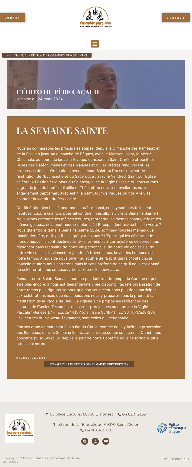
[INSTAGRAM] (95, 441)
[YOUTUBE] (105, 441)
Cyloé (186, 458)
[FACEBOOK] (84, 441)
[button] (95, 44)
